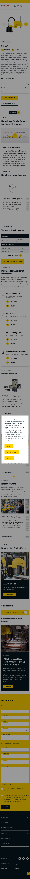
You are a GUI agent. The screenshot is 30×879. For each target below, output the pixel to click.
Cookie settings (11, 452)
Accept (9, 458)
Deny (8, 446)
